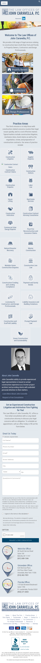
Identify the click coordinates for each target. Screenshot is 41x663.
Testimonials (17, 617)
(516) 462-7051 (23, 575)
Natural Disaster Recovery (10, 249)
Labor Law (31, 186)
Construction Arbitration (10, 214)
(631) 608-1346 (23, 558)
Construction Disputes (10, 186)
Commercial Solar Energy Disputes (10, 228)
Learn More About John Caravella (14, 394)
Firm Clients (6, 617)
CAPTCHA (5, 530)
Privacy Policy (24, 624)
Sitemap (35, 624)
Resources (18, 18)
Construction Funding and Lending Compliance (10, 285)
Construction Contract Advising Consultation (31, 214)
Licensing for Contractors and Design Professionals (10, 304)
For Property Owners (13, 619)
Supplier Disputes (31, 158)
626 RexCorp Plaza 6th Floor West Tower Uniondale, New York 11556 (27, 570)
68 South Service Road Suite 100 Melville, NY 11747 (25, 553)
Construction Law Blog (10, 624)
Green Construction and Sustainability (20, 339)
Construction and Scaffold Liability (10, 322)
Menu (4, 3)
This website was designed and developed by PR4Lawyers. (20, 660)
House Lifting (10, 200)
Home (7, 615)
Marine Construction (31, 249)
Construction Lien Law (30, 266)
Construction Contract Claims (10, 171)
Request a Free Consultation (12, 397)
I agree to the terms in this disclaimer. (16, 514)
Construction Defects (30, 172)
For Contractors (28, 619)
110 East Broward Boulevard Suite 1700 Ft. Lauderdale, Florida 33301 (28, 587)
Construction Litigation (10, 158)
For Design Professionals (15, 622)
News (26, 617)
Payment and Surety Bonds (30, 284)
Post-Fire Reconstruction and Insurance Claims (30, 231)
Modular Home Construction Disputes (10, 266)
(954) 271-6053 (23, 592)
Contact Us (34, 617)
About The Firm (17, 615)
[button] (40, 2)
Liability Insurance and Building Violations (30, 303)
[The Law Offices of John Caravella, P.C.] (20, 11)
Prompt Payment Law (31, 322)
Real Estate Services (31, 200)
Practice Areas (30, 615)
